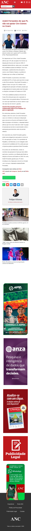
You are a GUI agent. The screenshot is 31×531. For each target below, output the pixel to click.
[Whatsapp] (29, 2)
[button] (15, 2)
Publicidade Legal (12, 511)
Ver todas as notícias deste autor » (15, 202)
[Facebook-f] (24, 2)
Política (25, 30)
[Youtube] (22, 2)
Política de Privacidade (15, 507)
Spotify (20, 171)
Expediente (11, 504)
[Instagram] (27, 2)
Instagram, (14, 171)
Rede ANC (20, 504)
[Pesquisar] (13, 6)
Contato (22, 511)
